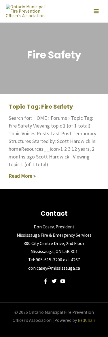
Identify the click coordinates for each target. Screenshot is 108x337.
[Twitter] (54, 281)
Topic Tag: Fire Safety (41, 107)
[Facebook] (45, 281)
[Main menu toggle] (96, 11)
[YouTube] (62, 281)
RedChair (86, 320)
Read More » (22, 176)
